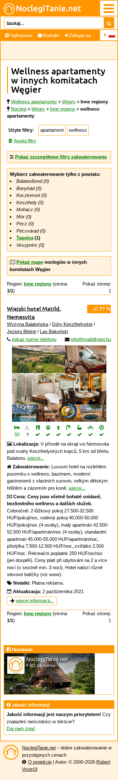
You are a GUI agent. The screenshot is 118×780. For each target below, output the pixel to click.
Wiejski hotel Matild (33, 308)
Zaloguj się (80, 35)
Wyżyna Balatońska (27, 324)
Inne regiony (62, 109)
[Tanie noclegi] (11, 752)
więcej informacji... (34, 600)
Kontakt (50, 35)
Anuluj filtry (25, 140)
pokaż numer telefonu (34, 339)
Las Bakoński (54, 331)
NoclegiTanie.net (39, 747)
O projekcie (40, 762)
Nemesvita (21, 316)
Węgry (38, 109)
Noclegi (18, 109)
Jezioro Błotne (21, 331)
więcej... (35, 458)
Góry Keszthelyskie (72, 324)
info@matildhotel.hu (91, 339)
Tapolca (24, 237)
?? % (104, 308)
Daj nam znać (21, 728)
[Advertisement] (59, 50)
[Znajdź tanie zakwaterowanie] (109, 22)
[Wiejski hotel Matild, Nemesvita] (59, 383)
